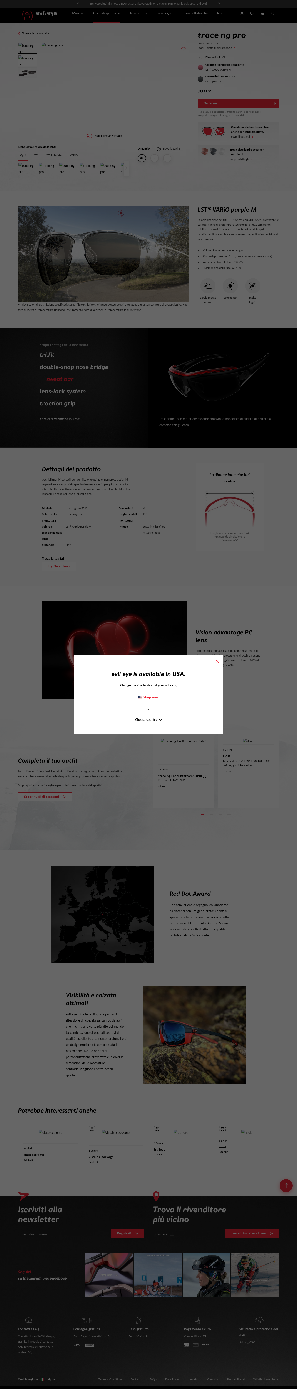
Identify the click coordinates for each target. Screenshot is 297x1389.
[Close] (217, 661)
